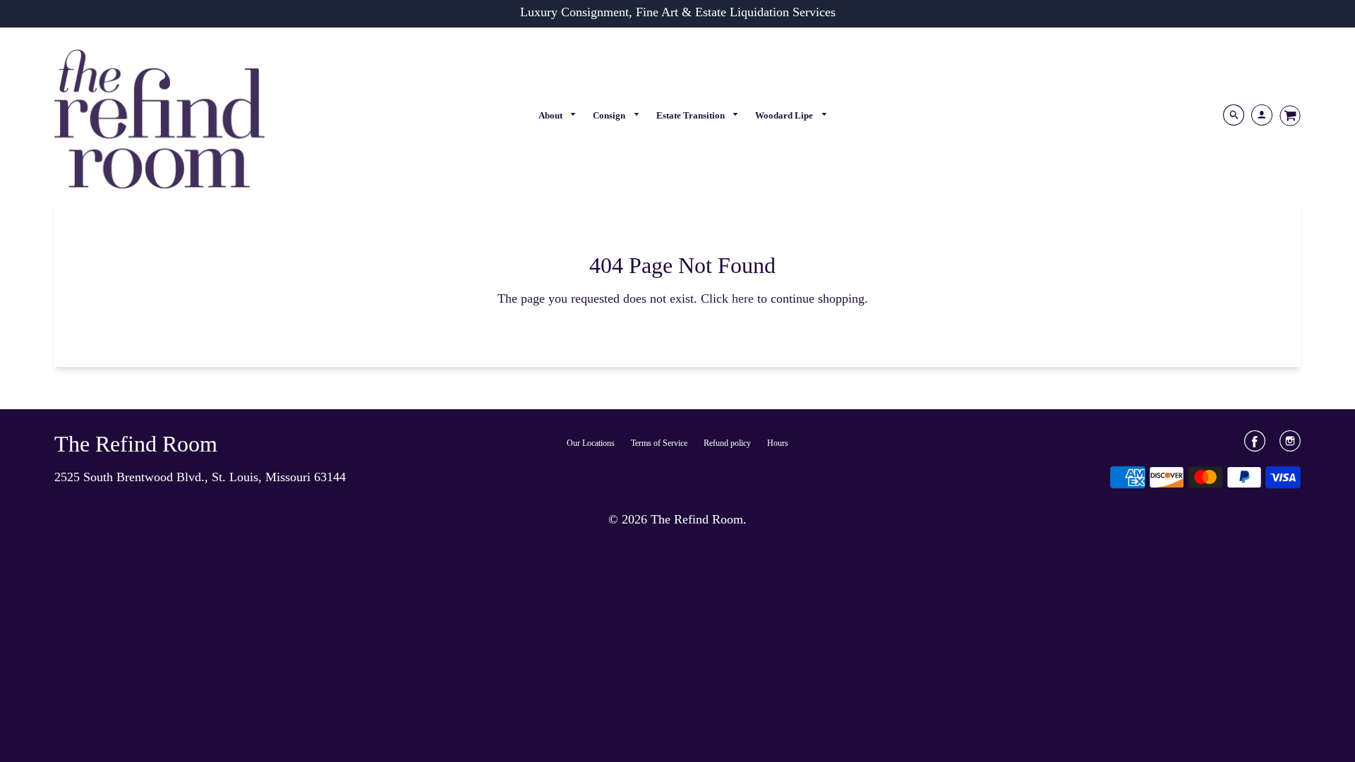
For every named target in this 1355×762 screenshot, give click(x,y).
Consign (610, 115)
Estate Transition (691, 115)
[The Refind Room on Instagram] (1290, 446)
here (743, 298)
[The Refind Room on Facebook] (1254, 446)
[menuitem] (557, 115)
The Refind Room (135, 443)
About (551, 115)
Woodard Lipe (785, 115)
